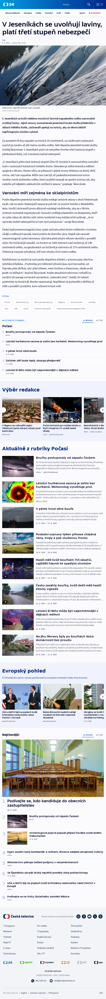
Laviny (26, 308)
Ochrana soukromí (38, 993)
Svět (59, 13)
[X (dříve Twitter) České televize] (95, 916)
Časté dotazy (9, 953)
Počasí (7, 302)
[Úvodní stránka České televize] (18, 916)
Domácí (49, 13)
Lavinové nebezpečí (42, 308)
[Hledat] (88, 4)
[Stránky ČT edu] (98, 962)
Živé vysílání (76, 925)
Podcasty (75, 936)
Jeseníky (92, 302)
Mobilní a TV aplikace (81, 948)
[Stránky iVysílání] (47, 962)
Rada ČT (7, 942)
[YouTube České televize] (89, 916)
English (24, 993)
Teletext (7, 936)
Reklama (7, 931)
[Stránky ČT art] (82, 962)
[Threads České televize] (100, 916)
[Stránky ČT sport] (26, 962)
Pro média (42, 925)
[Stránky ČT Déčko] (66, 962)
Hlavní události (12, 13)
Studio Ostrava (44, 936)
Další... (68, 13)
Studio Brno (76, 931)
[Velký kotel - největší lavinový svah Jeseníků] (53, 75)
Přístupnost (54, 993)
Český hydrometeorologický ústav (71, 308)
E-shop (6, 948)
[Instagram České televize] (78, 916)
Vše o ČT (41, 953)
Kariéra (74, 942)
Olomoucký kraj (22, 302)
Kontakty (75, 953)
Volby (38, 13)
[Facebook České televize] (84, 916)
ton (3, 40)
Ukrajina (28, 13)
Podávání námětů (45, 948)
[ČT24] (8, 4)
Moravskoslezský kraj (43, 302)
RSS (101, 993)
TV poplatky (43, 931)
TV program (9, 925)
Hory (6, 308)
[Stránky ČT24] (7, 962)
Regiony (61, 302)
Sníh (16, 308)
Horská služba (76, 302)
